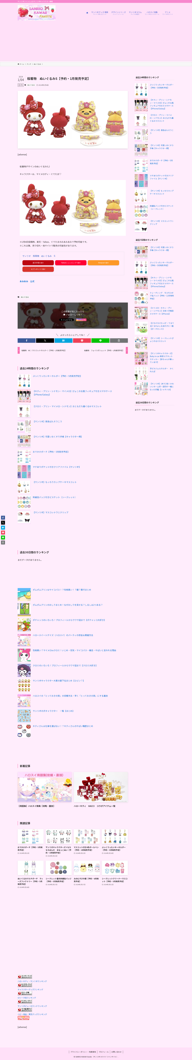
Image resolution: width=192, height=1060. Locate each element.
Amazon (101, 263)
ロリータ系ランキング (27, 997)
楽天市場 (36, 263)
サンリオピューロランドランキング (32, 1006)
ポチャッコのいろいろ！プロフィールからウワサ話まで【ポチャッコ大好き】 (69, 620)
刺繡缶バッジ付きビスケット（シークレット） (55, 497)
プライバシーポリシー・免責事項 (83, 1052)
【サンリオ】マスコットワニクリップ (50, 512)
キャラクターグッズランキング (30, 989)
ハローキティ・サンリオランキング (32, 981)
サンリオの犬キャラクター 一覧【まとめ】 (53, 710)
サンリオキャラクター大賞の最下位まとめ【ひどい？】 (59, 680)
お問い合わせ (116, 1052)
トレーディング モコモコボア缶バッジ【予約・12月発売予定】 (162, 295)
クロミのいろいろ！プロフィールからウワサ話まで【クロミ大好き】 (65, 665)
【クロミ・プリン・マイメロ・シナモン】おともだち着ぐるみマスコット (67, 406)
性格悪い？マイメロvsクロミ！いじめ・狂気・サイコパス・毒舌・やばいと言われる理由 (74, 650)
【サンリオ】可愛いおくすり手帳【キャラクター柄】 (58, 436)
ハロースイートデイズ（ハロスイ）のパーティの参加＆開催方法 (63, 635)
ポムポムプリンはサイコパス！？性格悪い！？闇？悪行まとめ (62, 589)
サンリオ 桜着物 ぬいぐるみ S (38, 256)
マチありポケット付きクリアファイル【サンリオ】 (57, 466)
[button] (27, 340)
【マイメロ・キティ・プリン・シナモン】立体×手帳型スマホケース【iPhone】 (162, 311)
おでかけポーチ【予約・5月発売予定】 (51, 451)
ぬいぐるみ (31, 85)
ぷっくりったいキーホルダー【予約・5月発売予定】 (57, 375)
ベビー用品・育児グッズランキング (32, 1014)
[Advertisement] (96, 42)
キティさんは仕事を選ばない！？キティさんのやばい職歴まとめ (63, 726)
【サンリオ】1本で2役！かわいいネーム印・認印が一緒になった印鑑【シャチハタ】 (162, 386)
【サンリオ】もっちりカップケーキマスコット (55, 482)
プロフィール (104, 1052)
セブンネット (36, 269)
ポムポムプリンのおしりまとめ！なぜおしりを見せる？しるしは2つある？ (68, 604)
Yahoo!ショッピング (68, 263)
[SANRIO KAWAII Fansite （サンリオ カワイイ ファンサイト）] (37, 13)
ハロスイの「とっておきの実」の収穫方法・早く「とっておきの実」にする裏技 (70, 695)
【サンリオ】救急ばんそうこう (47, 421)
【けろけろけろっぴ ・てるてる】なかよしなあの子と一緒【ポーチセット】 (162, 326)
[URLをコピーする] (119, 340)
